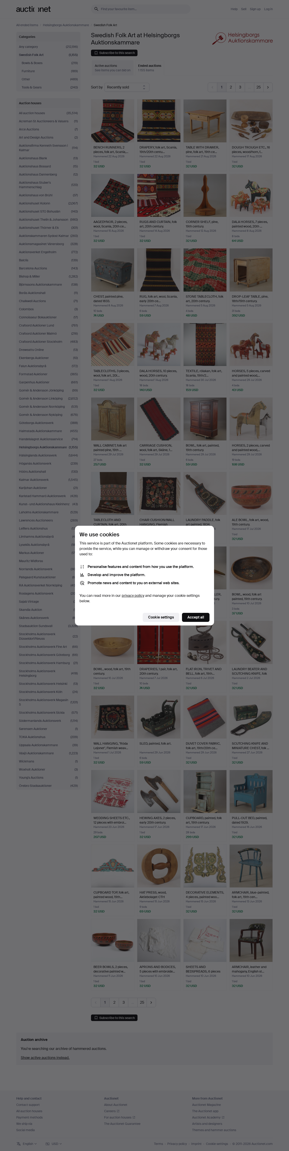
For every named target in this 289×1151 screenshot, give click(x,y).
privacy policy (133, 595)
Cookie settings (161, 617)
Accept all (195, 617)
